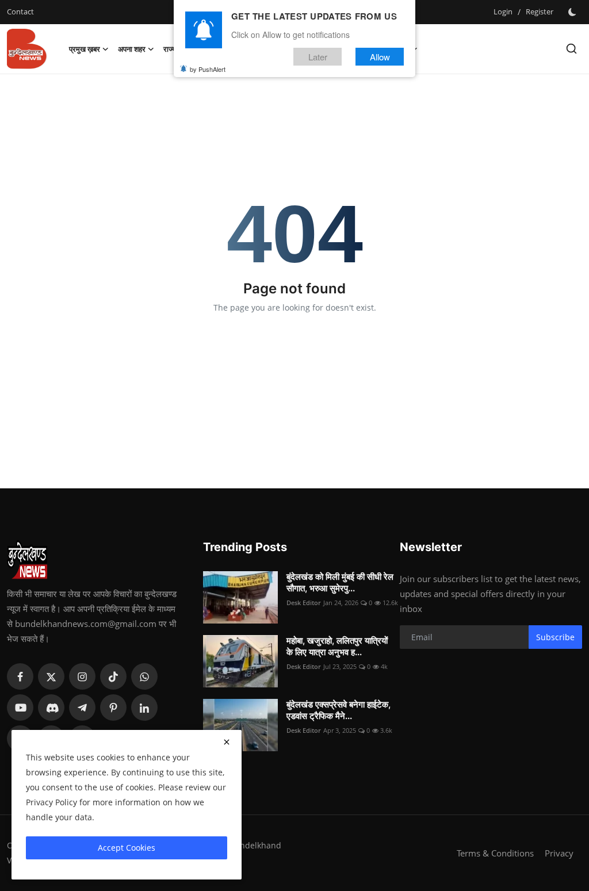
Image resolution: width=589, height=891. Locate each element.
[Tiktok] (113, 676)
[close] (226, 742)
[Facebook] (20, 676)
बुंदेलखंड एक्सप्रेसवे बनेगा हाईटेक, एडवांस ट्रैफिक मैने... (338, 710)
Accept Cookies (126, 847)
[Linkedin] (144, 707)
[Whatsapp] (144, 676)
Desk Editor (303, 602)
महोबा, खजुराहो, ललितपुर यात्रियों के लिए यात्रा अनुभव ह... (337, 646)
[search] (571, 48)
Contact (20, 11)
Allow (380, 57)
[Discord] (51, 707)
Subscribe (555, 637)
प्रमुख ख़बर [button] (84, 49)
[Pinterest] (113, 707)
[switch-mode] (573, 12)
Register (539, 11)
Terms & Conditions (495, 853)
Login (503, 11)
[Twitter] (51, 676)
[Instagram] (82, 676)
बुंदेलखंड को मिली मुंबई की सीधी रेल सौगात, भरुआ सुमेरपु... (339, 582)
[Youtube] (20, 707)
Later (317, 57)
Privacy (559, 853)
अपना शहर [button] (132, 49)
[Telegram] (82, 707)
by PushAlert (207, 69)
